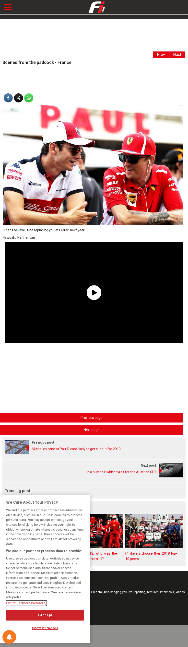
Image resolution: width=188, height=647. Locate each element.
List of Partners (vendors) (26, 603)
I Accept (45, 615)
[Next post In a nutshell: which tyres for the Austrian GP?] (94, 476)
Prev (161, 54)
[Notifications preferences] (9, 637)
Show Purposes (45, 628)
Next (177, 54)
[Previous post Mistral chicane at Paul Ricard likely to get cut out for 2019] (94, 453)
